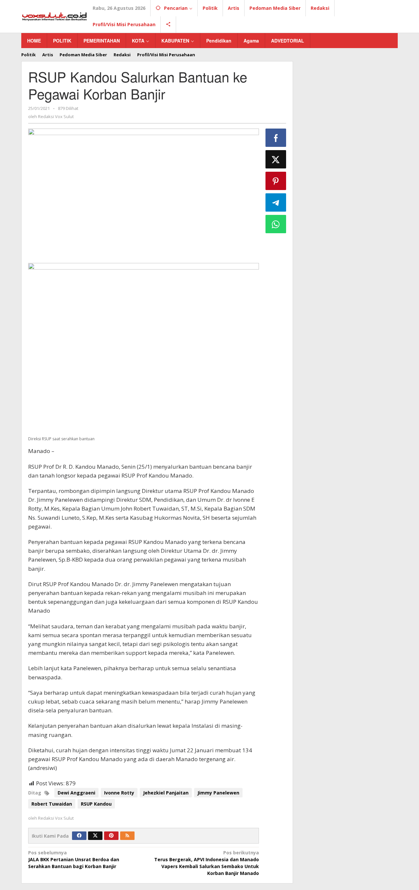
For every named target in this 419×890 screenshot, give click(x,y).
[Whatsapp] (275, 224)
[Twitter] (95, 835)
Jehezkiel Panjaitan (166, 793)
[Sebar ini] (275, 138)
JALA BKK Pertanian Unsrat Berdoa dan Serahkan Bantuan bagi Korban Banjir (73, 859)
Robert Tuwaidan (51, 804)
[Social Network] (168, 24)
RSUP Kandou (96, 804)
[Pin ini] (275, 181)
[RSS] (127, 835)
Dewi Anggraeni (76, 793)
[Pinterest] (111, 835)
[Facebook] (79, 835)
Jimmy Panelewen (218, 793)
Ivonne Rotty (119, 793)
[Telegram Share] (275, 202)
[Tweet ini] (275, 159)
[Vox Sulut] (54, 16)
